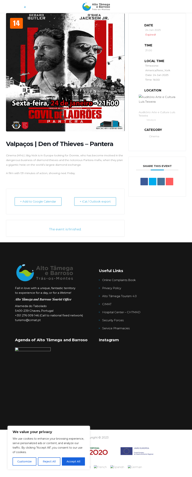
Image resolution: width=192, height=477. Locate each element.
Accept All (73, 461)
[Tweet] (152, 181)
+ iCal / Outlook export (95, 201)
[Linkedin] (161, 181)
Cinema (154, 136)
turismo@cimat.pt (28, 320)
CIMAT (107, 304)
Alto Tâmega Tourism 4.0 (119, 296)
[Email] (169, 181)
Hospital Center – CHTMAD (121, 312)
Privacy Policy (111, 288)
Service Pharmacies (116, 328)
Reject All (49, 461)
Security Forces (113, 320)
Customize (24, 461)
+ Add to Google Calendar (38, 201)
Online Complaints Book (119, 280)
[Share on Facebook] (144, 181)
